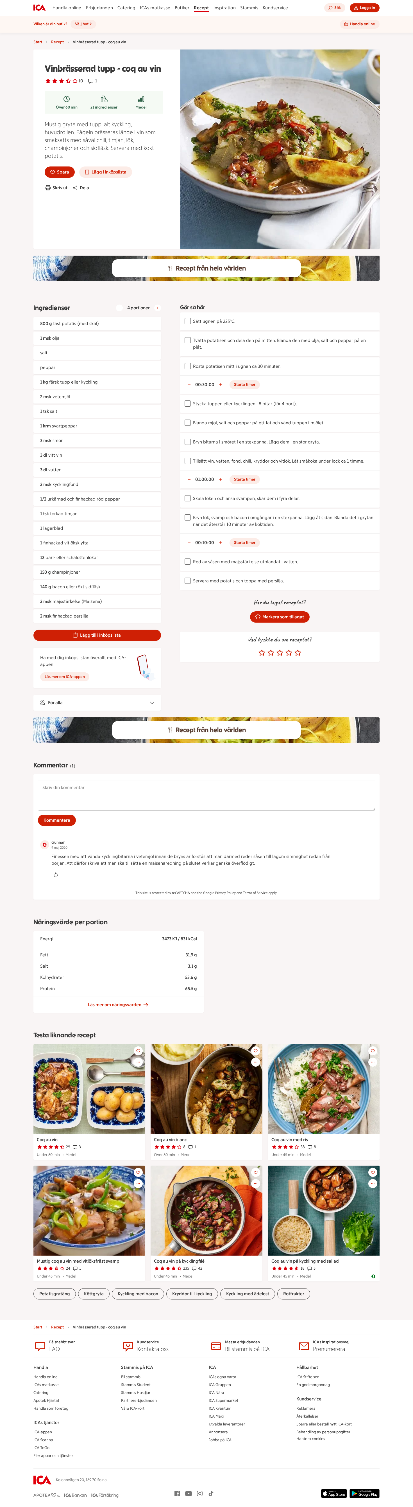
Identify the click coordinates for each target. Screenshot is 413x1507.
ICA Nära (216, 1392)
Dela (84, 187)
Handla (40, 1367)
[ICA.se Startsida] (39, 7)
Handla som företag (50, 1408)
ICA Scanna (43, 1440)
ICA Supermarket (223, 1400)
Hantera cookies (310, 1438)
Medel (141, 107)
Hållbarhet (307, 1367)
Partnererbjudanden (139, 1400)
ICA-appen (42, 1432)
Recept (201, 7)
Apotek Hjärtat (46, 1400)
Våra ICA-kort (132, 1408)
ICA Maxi (216, 1416)
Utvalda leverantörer (227, 1424)
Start (37, 42)
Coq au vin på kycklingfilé (179, 1261)
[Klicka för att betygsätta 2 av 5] (270, 652)
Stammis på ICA (137, 1367)
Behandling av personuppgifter (323, 1432)
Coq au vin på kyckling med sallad (305, 1261)
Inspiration (225, 7)
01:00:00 (204, 479)
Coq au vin (47, 1139)
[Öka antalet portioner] (157, 308)
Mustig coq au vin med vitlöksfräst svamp (78, 1261)
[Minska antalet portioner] (119, 308)
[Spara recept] (138, 1050)
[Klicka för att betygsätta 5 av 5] (297, 652)
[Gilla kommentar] (55, 874)
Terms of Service (255, 893)
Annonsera (218, 1432)
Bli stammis (130, 1377)
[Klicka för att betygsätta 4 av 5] (288, 652)
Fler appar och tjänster (53, 1455)
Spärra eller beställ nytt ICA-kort (324, 1424)
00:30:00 (204, 384)
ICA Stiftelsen (307, 1377)
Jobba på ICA (220, 1440)
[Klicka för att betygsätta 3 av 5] (279, 652)
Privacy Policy (225, 893)
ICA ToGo (41, 1447)
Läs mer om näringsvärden (114, 1004)
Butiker (182, 7)
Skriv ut (60, 187)
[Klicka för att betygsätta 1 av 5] (261, 652)
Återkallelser (307, 1416)
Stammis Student (136, 1384)
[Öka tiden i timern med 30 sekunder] (220, 384)
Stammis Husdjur (135, 1392)
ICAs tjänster (46, 1422)
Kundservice (275, 7)
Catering (126, 7)
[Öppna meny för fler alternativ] (138, 1062)
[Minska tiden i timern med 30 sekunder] (189, 384)
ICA (212, 1367)
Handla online (67, 7)
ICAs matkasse (155, 7)
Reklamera (306, 1408)
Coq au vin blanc (170, 1139)
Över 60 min (67, 107)
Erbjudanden (99, 7)
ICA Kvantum (220, 1408)
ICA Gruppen (220, 1384)
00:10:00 (204, 542)
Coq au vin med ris (289, 1139)
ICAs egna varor (222, 1377)
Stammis (249, 7)
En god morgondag (313, 1384)
